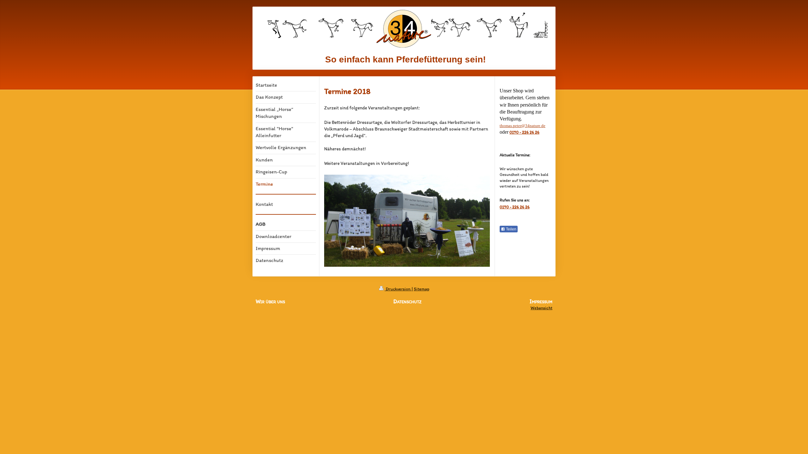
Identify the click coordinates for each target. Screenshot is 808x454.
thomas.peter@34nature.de (522, 125)
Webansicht (541, 308)
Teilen (510, 229)
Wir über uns (270, 301)
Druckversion (398, 289)
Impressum (541, 302)
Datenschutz (407, 301)
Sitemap (421, 289)
